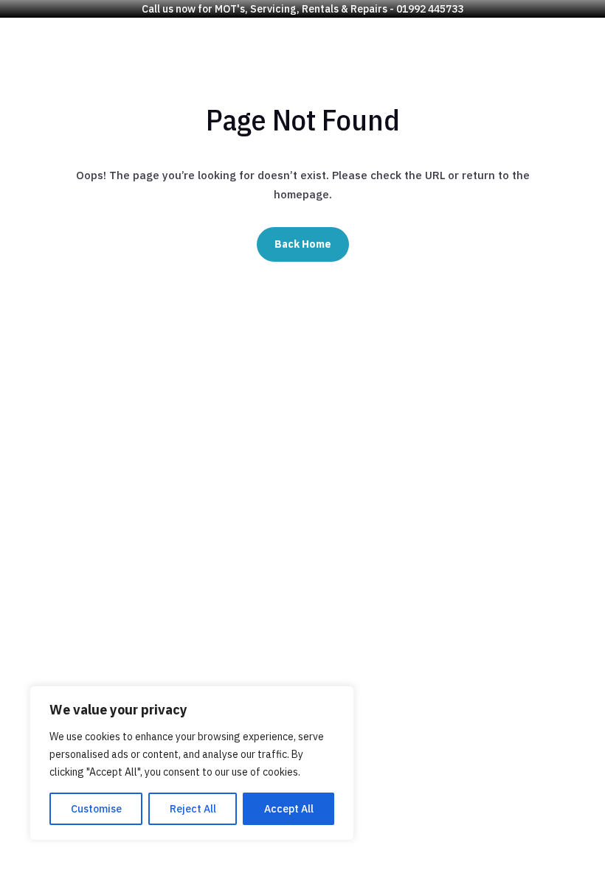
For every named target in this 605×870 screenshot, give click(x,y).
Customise (96, 808)
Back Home (302, 244)
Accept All (289, 808)
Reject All (193, 808)
